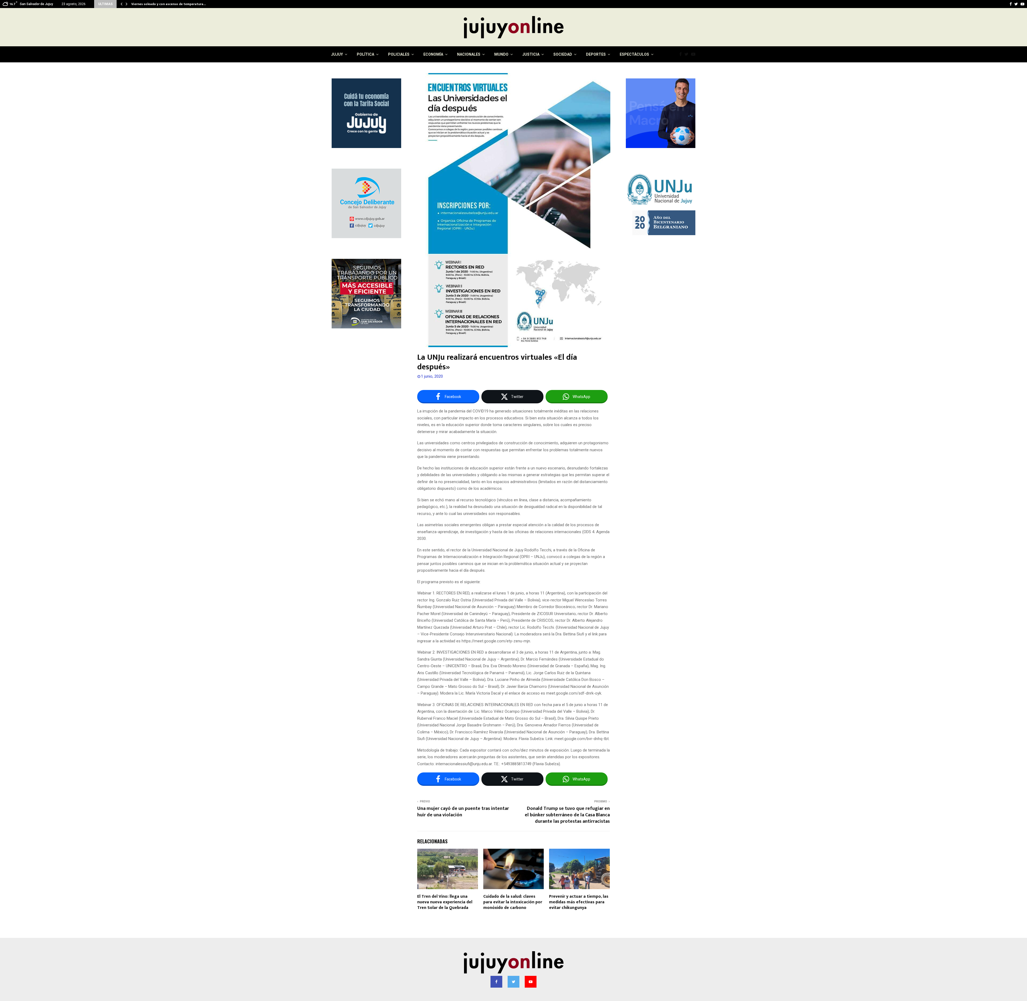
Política (365, 54)
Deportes (596, 54)
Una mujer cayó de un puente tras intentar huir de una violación (463, 812)
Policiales (398, 54)
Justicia (530, 54)
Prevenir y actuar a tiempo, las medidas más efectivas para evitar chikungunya (578, 902)
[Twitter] (687, 54)
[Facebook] (681, 54)
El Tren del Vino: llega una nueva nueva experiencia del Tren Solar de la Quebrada (444, 902)
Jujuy (337, 54)
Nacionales (468, 54)
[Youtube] (694, 54)
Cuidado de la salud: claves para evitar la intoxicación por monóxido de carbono (512, 902)
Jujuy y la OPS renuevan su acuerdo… (159, 4)
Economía (433, 54)
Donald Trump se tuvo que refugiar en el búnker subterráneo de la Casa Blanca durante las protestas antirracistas (567, 815)
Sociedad (562, 54)
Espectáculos (634, 54)
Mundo (501, 54)
